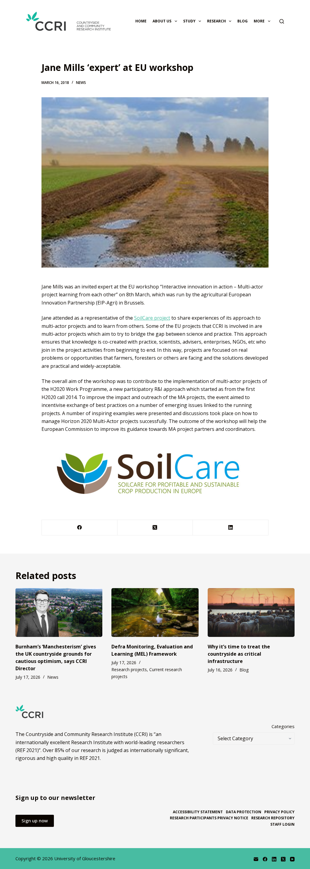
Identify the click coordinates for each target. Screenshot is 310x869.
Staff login (282, 824)
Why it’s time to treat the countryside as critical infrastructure (239, 653)
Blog (242, 21)
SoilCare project (152, 318)
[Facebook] (79, 527)
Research (216, 21)
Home (141, 21)
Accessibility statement (198, 812)
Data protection (243, 812)
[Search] (281, 21)
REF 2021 (90, 758)
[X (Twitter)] (155, 527)
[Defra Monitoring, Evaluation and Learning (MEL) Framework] (154, 612)
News (81, 82)
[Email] (256, 859)
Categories (283, 726)
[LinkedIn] (231, 527)
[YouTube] (292, 859)
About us (162, 21)
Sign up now (34, 820)
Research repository (273, 818)
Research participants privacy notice (209, 818)
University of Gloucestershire (84, 858)
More (259, 21)
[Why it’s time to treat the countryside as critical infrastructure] (251, 612)
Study (189, 21)
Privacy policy (279, 812)
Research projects (129, 669)
